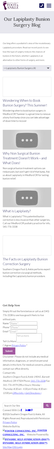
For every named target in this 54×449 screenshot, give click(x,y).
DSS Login (17, 447)
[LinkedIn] (26, 410)
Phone (6, 327)
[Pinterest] (32, 410)
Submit (9, 351)
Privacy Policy (19, 345)
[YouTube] (29, 410)
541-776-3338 (38, 380)
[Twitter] (24, 410)
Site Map (7, 447)
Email (6, 331)
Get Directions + (33, 392)
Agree (15, 345)
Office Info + (18, 392)
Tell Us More (9, 341)
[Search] (47, 405)
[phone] (41, 5)
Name (6, 323)
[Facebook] (21, 410)
